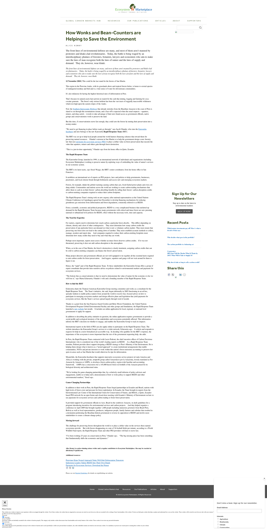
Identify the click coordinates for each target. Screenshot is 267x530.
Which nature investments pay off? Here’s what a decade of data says (184, 229)
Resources (114, 21)
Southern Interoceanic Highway (85, 109)
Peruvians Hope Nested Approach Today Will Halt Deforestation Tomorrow (95, 460)
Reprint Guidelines (81, 473)
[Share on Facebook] (169, 274)
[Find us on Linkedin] (73, 468)
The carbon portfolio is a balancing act (180, 244)
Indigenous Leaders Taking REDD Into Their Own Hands (88, 462)
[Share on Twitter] (172, 274)
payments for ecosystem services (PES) (91, 141)
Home (92, 489)
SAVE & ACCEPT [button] (7, 527)
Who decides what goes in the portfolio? (180, 237)
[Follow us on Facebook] (67, 468)
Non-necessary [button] (5, 522)
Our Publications (137, 21)
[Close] (264, 478)
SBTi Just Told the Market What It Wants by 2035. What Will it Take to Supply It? (182, 253)
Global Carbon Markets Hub (83, 21)
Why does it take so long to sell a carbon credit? (183, 262)
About (176, 21)
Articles (160, 21)
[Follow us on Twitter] (70, 468)
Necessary (7, 517)
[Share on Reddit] (176, 278)
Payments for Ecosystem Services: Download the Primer (87, 465)
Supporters (194, 21)
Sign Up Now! (184, 211)
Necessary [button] (4, 515)
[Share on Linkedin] (180, 274)
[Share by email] (184, 274)
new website (79, 309)
